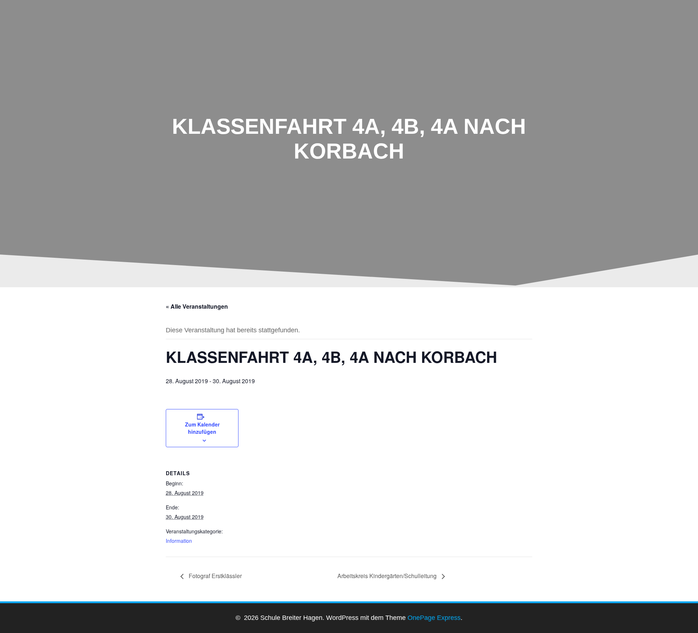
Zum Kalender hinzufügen (202, 428)
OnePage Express (434, 617)
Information (179, 540)
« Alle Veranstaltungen (197, 306)
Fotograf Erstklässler (214, 576)
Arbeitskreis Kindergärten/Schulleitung (387, 576)
